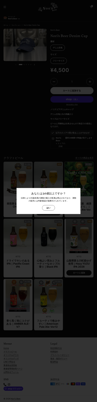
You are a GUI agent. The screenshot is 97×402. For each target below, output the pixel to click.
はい (48, 208)
